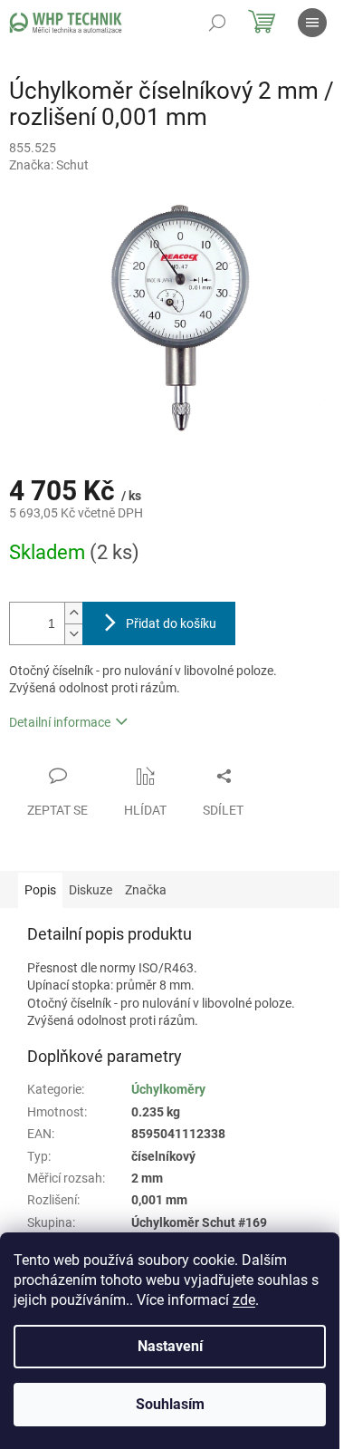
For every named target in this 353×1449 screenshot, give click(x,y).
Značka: (49, 165)
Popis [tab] (40, 890)
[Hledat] (217, 23)
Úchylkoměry (168, 1089)
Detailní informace (59, 722)
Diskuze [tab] (90, 890)
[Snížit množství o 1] (73, 633)
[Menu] (312, 23)
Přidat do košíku (171, 623)
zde (244, 1300)
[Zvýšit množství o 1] (73, 613)
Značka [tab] (146, 890)
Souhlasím (170, 1404)
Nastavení (170, 1346)
